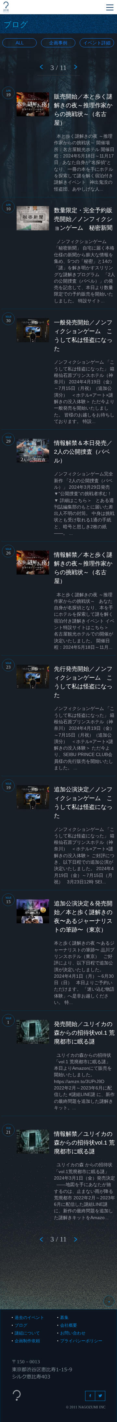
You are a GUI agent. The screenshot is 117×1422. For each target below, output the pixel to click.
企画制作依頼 (27, 1340)
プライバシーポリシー (81, 1340)
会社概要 (68, 1325)
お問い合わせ (72, 1333)
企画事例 (58, 42)
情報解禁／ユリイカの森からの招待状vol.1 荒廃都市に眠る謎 (84, 1143)
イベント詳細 (96, 42)
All (20, 42)
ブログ (21, 1325)
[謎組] (6, 7)
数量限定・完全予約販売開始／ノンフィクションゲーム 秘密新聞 (83, 219)
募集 (64, 1317)
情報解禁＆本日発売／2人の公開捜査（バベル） (83, 452)
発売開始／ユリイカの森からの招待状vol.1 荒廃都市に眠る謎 (84, 1033)
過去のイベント (29, 1317)
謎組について (27, 1333)
